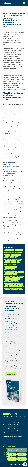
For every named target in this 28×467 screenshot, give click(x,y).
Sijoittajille (6, 448)
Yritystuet (21, 288)
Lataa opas (10, 374)
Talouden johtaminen (19, 271)
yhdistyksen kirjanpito (13, 286)
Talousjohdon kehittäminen (17, 276)
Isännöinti (7, 257)
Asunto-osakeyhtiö (19, 250)
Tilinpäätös (7, 281)
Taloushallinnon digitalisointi (11, 274)
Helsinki (13, 252)
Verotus (6, 286)
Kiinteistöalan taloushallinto (10, 259)
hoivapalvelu (7, 254)
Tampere (17, 278)
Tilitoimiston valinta (14, 281)
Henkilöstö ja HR (19, 252)
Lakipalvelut (13, 262)
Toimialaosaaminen (9, 283)
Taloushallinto (8, 276)
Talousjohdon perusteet (9, 278)
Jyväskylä (12, 257)
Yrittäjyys (21, 286)
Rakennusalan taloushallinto (10, 266)
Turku (15, 283)
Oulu (18, 262)
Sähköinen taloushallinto (10, 269)
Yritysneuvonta (14, 288)
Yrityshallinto (7, 288)
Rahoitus (14, 264)
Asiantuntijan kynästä (9, 250)
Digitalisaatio (7, 252)
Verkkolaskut (20, 283)
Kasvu (16, 257)
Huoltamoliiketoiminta (15, 254)
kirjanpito (19, 259)
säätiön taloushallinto (9, 271)
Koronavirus (7, 262)
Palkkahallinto (8, 264)
